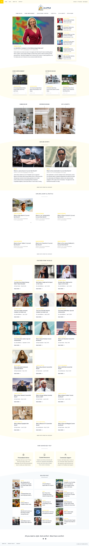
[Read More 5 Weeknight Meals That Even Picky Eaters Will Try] (16, 494)
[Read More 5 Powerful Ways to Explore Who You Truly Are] (37, 484)
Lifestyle (22, 480)
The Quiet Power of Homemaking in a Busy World (47, 503)
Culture (65, 491)
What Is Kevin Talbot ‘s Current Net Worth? (22, 244)
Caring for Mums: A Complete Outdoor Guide (26, 503)
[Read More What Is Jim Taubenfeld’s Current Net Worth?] (44, 205)
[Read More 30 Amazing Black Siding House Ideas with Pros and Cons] (20, 80)
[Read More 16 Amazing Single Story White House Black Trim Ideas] (36, 80)
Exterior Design (49, 86)
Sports (15, 168)
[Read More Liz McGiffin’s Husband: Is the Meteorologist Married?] (33, 30)
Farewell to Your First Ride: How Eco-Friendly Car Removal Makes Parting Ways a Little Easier (69, 484)
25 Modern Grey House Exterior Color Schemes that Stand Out (68, 89)
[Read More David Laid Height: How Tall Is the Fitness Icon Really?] (60, 35)
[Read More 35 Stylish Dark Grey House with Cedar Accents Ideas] (53, 80)
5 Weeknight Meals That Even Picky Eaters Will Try (26, 494)
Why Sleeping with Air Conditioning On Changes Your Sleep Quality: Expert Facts (26, 484)
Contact (20, 1)
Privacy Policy (11, 543)
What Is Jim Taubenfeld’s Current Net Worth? (43, 216)
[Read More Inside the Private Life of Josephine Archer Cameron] (60, 49)
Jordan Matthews (26, 49)
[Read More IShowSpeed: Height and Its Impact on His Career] (60, 27)
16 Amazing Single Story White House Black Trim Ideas (36, 89)
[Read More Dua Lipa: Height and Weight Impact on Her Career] (60, 20)
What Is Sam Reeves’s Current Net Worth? (47, 521)
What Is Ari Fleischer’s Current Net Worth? (44, 244)
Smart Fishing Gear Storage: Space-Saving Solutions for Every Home (69, 503)
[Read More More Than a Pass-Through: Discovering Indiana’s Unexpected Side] (37, 494)
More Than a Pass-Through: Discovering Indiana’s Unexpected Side (47, 494)
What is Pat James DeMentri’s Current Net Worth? (66, 244)
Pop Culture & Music (62, 365)
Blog (10, 1)
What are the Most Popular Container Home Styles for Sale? (69, 522)
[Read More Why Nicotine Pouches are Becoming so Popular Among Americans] (16, 512)
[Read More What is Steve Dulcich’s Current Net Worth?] (66, 205)
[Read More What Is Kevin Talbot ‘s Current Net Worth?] (23, 233)
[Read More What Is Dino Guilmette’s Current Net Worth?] (60, 156)
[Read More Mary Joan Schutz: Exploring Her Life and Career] (60, 56)
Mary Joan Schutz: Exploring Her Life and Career (68, 57)
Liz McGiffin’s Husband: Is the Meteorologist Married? (28, 48)
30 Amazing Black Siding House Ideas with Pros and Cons (19, 89)
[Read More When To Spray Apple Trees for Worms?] (59, 512)
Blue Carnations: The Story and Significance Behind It (48, 512)
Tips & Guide (70, 13)
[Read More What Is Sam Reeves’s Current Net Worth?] (37, 521)
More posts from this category (44, 187)
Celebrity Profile (17, 46)
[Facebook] (43, 539)
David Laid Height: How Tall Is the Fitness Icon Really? (69, 35)
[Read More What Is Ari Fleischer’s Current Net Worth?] (44, 233)
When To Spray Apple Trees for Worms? (68, 512)
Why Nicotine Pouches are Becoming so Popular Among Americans (26, 512)
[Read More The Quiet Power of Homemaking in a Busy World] (37, 503)
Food (22, 492)
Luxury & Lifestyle (47, 193)
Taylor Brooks (25, 218)
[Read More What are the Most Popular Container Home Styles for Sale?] (59, 521)
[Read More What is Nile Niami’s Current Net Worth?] (23, 205)
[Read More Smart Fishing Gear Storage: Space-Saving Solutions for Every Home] (59, 503)
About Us (15, 1)
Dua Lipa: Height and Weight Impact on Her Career (68, 21)
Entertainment (17, 365)
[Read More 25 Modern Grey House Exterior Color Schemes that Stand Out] (69, 80)
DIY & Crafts (62, 13)
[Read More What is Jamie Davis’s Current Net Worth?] (28, 156)
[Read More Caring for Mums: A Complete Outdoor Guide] (16, 503)
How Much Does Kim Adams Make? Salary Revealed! (68, 42)
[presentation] (22, 271)
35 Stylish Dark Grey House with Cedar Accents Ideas (53, 89)
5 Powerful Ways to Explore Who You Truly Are (48, 484)
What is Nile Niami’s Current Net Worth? (21, 216)
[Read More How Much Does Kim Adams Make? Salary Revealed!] (60, 42)
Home (6, 1)
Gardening (22, 501)
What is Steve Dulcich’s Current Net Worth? (66, 216)
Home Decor (23, 104)
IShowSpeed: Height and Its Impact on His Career (68, 28)
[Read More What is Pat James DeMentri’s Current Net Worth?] (66, 233)
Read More (17, 288)
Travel (43, 491)
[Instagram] (46, 539)
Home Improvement (17, 86)
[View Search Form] (1, 1)
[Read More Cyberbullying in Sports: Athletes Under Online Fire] (16, 521)
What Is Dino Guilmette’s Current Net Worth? (59, 171)
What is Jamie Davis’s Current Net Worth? (25, 171)
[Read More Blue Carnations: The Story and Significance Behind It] (37, 512)
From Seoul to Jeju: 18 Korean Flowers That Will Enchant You (69, 494)
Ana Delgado (26, 172)
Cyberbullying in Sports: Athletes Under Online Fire (26, 521)
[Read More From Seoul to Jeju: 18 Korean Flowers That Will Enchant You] (59, 494)
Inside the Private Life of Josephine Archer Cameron (68, 49)
